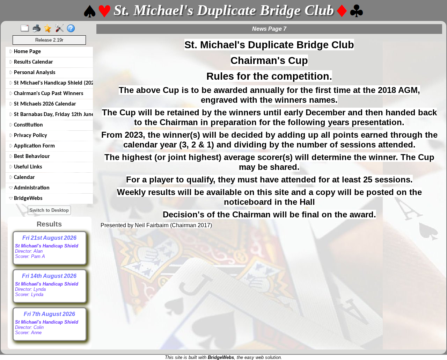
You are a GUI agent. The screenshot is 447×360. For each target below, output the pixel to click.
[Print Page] (38, 28)
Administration (31, 188)
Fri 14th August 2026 (49, 276)
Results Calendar (33, 62)
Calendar (24, 177)
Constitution (28, 125)
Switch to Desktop (49, 210)
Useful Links (27, 167)
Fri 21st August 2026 (49, 238)
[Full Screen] (26, 28)
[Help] (72, 28)
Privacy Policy (30, 135)
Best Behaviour (31, 156)
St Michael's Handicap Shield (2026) (52, 83)
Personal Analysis (34, 72)
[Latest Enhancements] (49, 28)
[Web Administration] (61, 28)
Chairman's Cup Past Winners (48, 93)
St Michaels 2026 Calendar (44, 104)
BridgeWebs (27, 198)
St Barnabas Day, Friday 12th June (52, 114)
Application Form (34, 146)
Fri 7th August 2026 (49, 314)
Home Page (27, 52)
